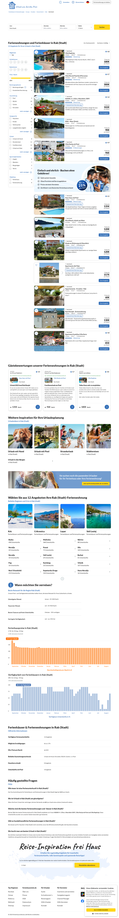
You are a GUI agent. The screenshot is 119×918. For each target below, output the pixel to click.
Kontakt (44, 906)
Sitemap (11, 906)
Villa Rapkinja (70, 53)
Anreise (46, 26)
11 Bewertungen (77, 148)
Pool (22, 98)
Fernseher (22, 107)
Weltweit (11, 902)
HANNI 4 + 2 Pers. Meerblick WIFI (64, 812)
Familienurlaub (22, 145)
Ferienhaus (22, 179)
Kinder (22, 121)
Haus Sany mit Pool (71, 198)
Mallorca (11, 899)
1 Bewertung (76, 57)
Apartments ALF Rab (72, 266)
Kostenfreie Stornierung (22, 90)
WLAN (22, 101)
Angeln (22, 159)
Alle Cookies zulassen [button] (101, 910)
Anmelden (66, 2)
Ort (11, 26)
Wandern (22, 162)
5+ (26, 62)
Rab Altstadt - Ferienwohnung (75, 312)
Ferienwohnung (22, 182)
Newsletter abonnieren (87, 865)
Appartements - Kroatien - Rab (75, 289)
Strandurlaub (22, 142)
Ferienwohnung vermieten (101, 2)
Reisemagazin (46, 899)
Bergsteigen (22, 165)
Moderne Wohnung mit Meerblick (77, 243)
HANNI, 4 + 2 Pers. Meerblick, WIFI (77, 99)
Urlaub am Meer (22, 148)
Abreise (62, 26)
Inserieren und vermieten (65, 892)
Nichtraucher (22, 124)
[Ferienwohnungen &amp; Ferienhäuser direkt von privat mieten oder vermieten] (22, 7)
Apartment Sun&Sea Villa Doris (76, 334)
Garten (22, 104)
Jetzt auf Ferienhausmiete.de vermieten (95, 483)
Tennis (22, 168)
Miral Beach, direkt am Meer (75, 220)
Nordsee (11, 892)
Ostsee (10, 895)
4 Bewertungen (77, 201)
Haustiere (22, 118)
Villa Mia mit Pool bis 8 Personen (76, 76)
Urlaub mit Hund (22, 139)
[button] (101, 914)
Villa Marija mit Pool (72, 144)
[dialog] (101, 900)
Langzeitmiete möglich (22, 128)
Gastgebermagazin (63, 895)
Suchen (102, 27)
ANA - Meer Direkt (71, 121)
